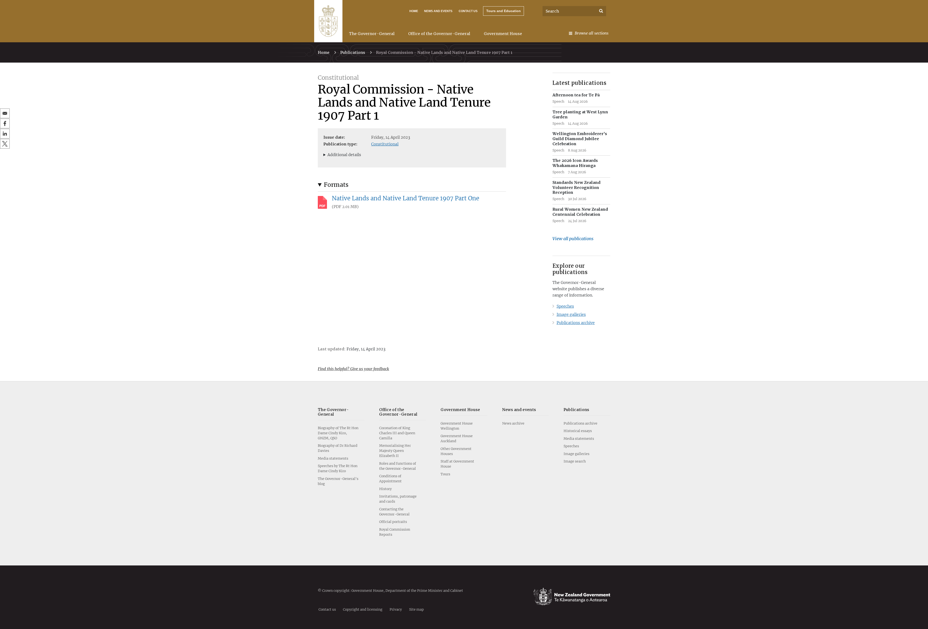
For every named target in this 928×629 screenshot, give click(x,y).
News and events (519, 409)
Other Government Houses (456, 451)
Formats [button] (336, 184)
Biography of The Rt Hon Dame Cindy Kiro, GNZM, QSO (338, 433)
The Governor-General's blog (338, 481)
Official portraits (393, 522)
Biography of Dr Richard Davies (337, 448)
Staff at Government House (457, 464)
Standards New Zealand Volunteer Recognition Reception (576, 187)
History (385, 489)
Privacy (396, 609)
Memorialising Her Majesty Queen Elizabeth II (395, 450)
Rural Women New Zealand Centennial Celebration (580, 212)
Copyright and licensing (362, 609)
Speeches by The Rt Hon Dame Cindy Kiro (337, 468)
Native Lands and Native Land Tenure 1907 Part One (405, 198)
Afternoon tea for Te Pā (576, 95)
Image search (575, 461)
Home (413, 11)
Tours (445, 474)
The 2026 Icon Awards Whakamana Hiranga (575, 163)
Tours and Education (503, 11)
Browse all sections (592, 33)
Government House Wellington (457, 426)
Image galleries (571, 314)
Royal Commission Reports (394, 532)
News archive (513, 423)
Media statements (333, 458)
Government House (503, 33)
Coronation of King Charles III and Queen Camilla (397, 433)
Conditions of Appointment (390, 478)
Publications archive (576, 322)
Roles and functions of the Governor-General (397, 466)
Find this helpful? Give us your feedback (353, 368)
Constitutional (385, 144)
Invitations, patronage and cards (398, 499)
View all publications (573, 238)
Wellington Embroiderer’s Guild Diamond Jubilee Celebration (579, 138)
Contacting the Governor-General (394, 511)
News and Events (438, 11)
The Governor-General (372, 33)
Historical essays (578, 431)
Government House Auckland (457, 438)
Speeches (565, 306)
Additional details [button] (344, 154)
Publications (352, 52)
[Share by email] (5, 113)
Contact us (468, 11)
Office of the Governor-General (439, 33)
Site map (416, 609)
